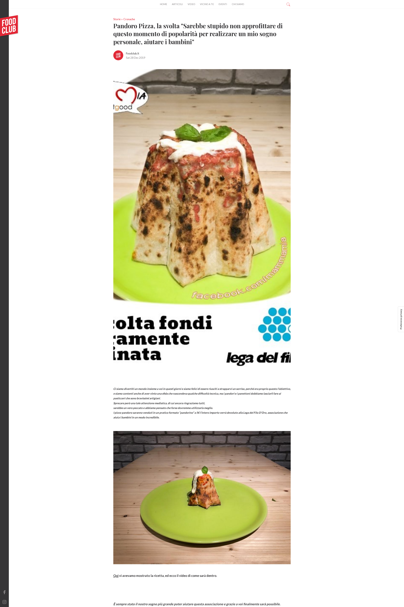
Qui (116, 575)
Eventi (223, 4)
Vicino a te (207, 4)
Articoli (177, 4)
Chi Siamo (238, 4)
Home (163, 4)
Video (191, 4)
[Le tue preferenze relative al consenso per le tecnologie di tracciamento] (401, 319)
